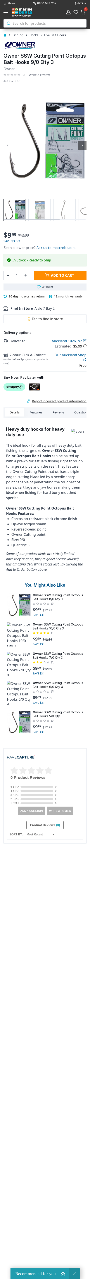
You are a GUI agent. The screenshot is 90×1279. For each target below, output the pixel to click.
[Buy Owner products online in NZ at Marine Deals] (19, 45)
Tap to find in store (47, 318)
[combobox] (45, 23)
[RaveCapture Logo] (21, 757)
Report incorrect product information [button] (59, 401)
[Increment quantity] (25, 275)
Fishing (18, 35)
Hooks (33, 35)
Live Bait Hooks (55, 35)
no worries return (27, 296)
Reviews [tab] (58, 412)
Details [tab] (15, 412)
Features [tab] (36, 412)
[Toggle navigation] (6, 12)
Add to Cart (62, 275)
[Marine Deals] (27, 12)
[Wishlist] (76, 12)
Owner (9, 68)
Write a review (39, 75)
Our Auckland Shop (70, 355)
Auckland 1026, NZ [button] (67, 341)
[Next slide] (82, 145)
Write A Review (60, 810)
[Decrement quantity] (8, 275)
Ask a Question (31, 810)
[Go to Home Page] (5, 35)
